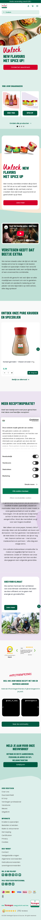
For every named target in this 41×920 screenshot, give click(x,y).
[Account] (28, 6)
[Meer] (11, 372)
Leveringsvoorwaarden (11, 865)
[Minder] (4, 372)
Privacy (5, 838)
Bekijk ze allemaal (19, 379)
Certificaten (7, 835)
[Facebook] (3, 875)
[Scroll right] (39, 606)
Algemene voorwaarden (12, 859)
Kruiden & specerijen (10, 822)
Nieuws (4, 808)
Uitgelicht (6, 812)
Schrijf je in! (20, 764)
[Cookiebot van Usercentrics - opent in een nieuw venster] (29, 420)
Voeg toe (34, 373)
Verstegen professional (11, 802)
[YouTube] (20, 875)
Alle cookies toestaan (20, 491)
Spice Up (30, 113)
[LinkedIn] (9, 875)
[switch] (36, 463)
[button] (17, 126)
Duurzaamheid (8, 795)
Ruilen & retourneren (10, 828)
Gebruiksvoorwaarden (11, 862)
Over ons (5, 792)
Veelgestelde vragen (10, 855)
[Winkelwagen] (32, 6)
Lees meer (20, 203)
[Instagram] (6, 875)
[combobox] (22, 12)
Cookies (5, 842)
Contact (5, 852)
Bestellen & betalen (10, 825)
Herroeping (6, 832)
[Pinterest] (13, 875)
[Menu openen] (37, 6)
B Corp (4, 798)
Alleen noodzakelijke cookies (20, 498)
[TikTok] (16, 875)
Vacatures (6, 805)
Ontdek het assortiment (20, 67)
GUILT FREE (11, 113)
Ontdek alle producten (19, 123)
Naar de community (20, 724)
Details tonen (29, 484)
